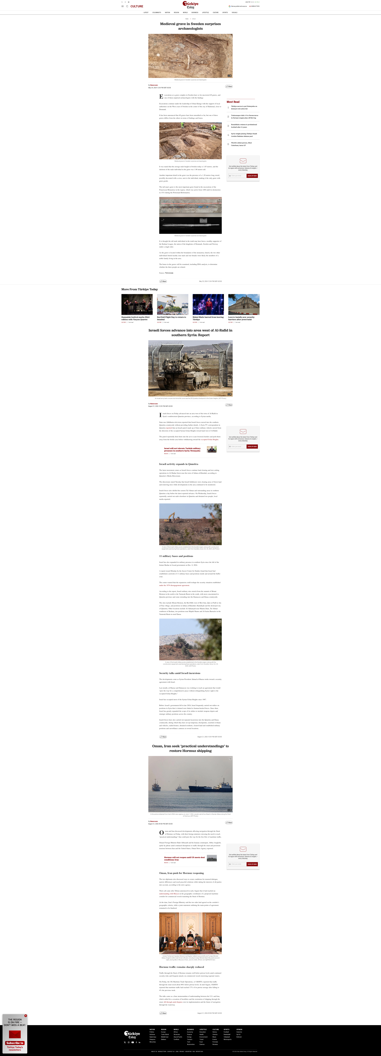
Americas (177, 1034)
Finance (189, 1034)
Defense (152, 1034)
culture (137, 6)
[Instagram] (128, 1042)
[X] (125, 1042)
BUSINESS (195, 12)
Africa (176, 1031)
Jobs (176, 1051)
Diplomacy (153, 1036)
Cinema (215, 1034)
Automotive (191, 1044)
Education (203, 1031)
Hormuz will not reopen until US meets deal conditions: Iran (184, 858)
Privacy (181, 1051)
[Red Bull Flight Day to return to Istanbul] (172, 304)
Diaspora (152, 1039)
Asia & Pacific (178, 1036)
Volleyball (227, 1036)
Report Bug (199, 1051)
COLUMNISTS (156, 12)
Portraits (215, 1041)
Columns (239, 1031)
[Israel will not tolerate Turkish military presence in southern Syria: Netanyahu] (212, 449)
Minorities (153, 1041)
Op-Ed (238, 1034)
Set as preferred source (239, 6)
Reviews (215, 1044)
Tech (188, 1041)
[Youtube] (132, 1042)
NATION (167, 12)
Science (202, 1044)
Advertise (188, 1051)
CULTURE (215, 12)
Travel (201, 1039)
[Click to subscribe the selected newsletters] (252, 176)
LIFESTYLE (205, 12)
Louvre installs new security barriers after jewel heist (241, 318)
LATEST (146, 12)
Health (202, 1034)
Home (186, 18)
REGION (176, 12)
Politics (152, 1031)
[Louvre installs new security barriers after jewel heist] (244, 304)
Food (201, 1041)
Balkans (163, 1039)
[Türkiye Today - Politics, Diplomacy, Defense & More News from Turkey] (190, 5)
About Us (154, 1051)
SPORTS (225, 12)
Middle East (164, 1036)
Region (166, 453)
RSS (194, 1051)
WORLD (185, 12)
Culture (194, 18)
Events (215, 1039)
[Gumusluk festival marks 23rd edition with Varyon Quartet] (137, 304)
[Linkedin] (139, 1042)
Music (214, 1036)
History (215, 1031)
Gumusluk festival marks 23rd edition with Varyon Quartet (135, 318)
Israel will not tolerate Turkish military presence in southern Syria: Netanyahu (182, 449)
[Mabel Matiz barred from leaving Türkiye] (208, 304)
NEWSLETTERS (255, 6)
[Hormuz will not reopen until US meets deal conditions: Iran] (212, 858)
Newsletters (162, 1051)
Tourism (189, 1039)
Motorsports (227, 1039)
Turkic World (165, 1034)
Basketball (227, 1034)
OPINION (239, 1029)
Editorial (238, 1036)
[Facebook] (136, 1042)
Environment (204, 1036)
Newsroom (154, 85)
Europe (163, 1031)
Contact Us (170, 1051)
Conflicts (176, 1039)
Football (226, 1031)
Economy (190, 1031)
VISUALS (234, 12)
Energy (189, 1036)
